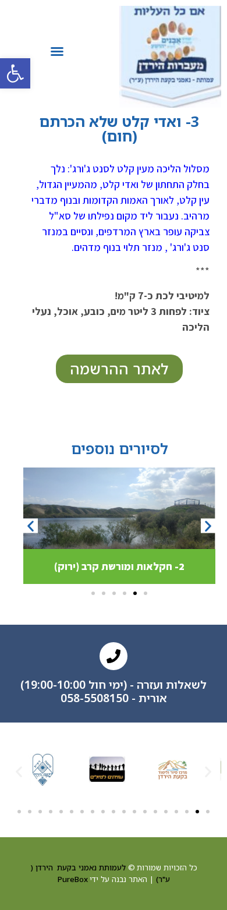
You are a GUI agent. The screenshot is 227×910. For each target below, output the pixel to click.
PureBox (73, 879)
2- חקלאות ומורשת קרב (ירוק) (119, 566)
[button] (15, 73)
